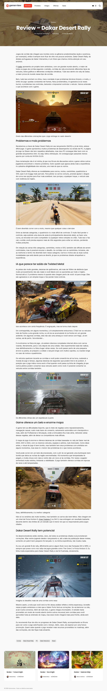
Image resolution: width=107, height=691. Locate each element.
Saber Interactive (45, 641)
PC (37, 641)
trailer (20, 67)
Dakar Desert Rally (28, 641)
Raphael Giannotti (43, 34)
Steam (54, 641)
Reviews (53, 22)
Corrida (19, 641)
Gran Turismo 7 (45, 519)
